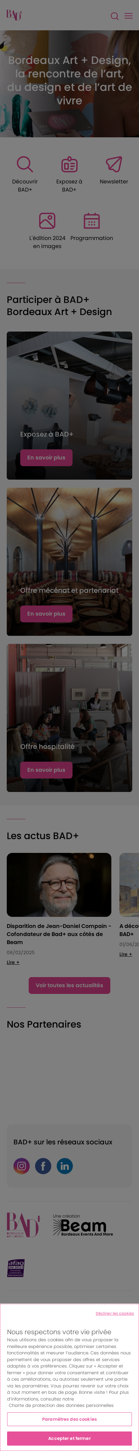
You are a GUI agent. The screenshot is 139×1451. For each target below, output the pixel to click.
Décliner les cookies (115, 1313)
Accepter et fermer (69, 1438)
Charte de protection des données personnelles (61, 1405)
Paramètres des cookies (69, 1419)
